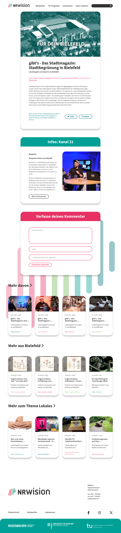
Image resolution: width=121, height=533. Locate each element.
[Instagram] (99, 513)
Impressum (50, 512)
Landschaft (43, 118)
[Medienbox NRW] (21, 526)
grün (53, 114)
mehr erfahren (82, 6)
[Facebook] (89, 513)
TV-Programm (54, 6)
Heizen (31, 118)
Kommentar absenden (40, 265)
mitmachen (68, 6)
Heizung (36, 118)
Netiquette (32, 512)
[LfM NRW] (60, 526)
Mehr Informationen (39, 196)
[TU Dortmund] (100, 526)
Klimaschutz (42, 116)
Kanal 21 (42, 78)
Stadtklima (51, 118)
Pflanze (40, 114)
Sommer (31, 120)
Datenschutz (13, 512)
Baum (35, 114)
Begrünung (47, 114)
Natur (31, 114)
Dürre (32, 100)
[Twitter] (111, 513)
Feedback (85, 117)
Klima (57, 114)
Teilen (71, 117)
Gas (48, 116)
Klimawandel (68, 86)
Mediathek (40, 6)
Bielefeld (48, 78)
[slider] (57, 55)
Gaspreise (53, 116)
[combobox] (102, 5)
